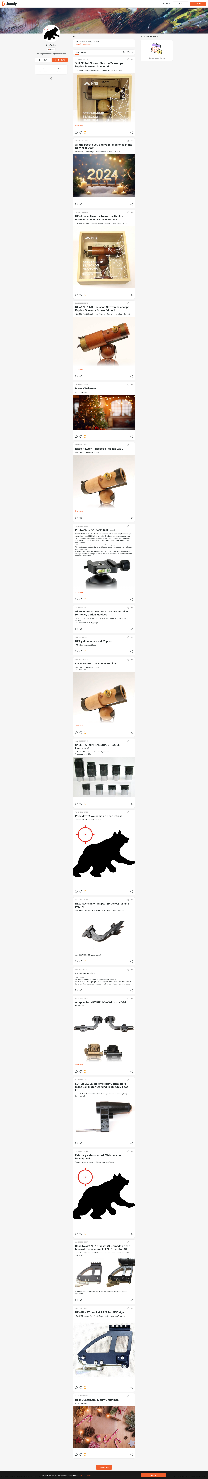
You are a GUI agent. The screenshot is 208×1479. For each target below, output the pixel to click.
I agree (153, 1475)
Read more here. (85, 1475)
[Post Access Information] (128, 59)
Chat (44, 60)
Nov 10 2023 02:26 (81, 526)
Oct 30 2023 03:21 (81, 607)
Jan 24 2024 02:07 (81, 140)
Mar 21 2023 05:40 (81, 998)
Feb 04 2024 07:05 (81, 59)
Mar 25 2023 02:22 (81, 969)
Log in (198, 4)
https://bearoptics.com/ (83, 44)
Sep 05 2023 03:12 (81, 659)
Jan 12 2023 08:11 (81, 1308)
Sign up (181, 4)
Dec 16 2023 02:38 (81, 384)
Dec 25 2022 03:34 (81, 1396)
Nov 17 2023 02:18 (81, 445)
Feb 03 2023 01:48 (81, 1151)
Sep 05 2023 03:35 (81, 637)
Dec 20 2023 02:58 (81, 303)
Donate (61, 60)
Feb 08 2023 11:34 (81, 1080)
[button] (9, 4)
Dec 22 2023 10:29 (81, 212)
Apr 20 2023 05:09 (81, 812)
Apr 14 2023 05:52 (81, 899)
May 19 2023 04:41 (81, 741)
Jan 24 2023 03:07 (81, 1242)
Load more (104, 1467)
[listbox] (165, 3)
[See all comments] (76, 132)
